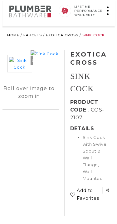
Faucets (32, 35)
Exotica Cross (62, 35)
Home (13, 35)
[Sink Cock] (19, 67)
